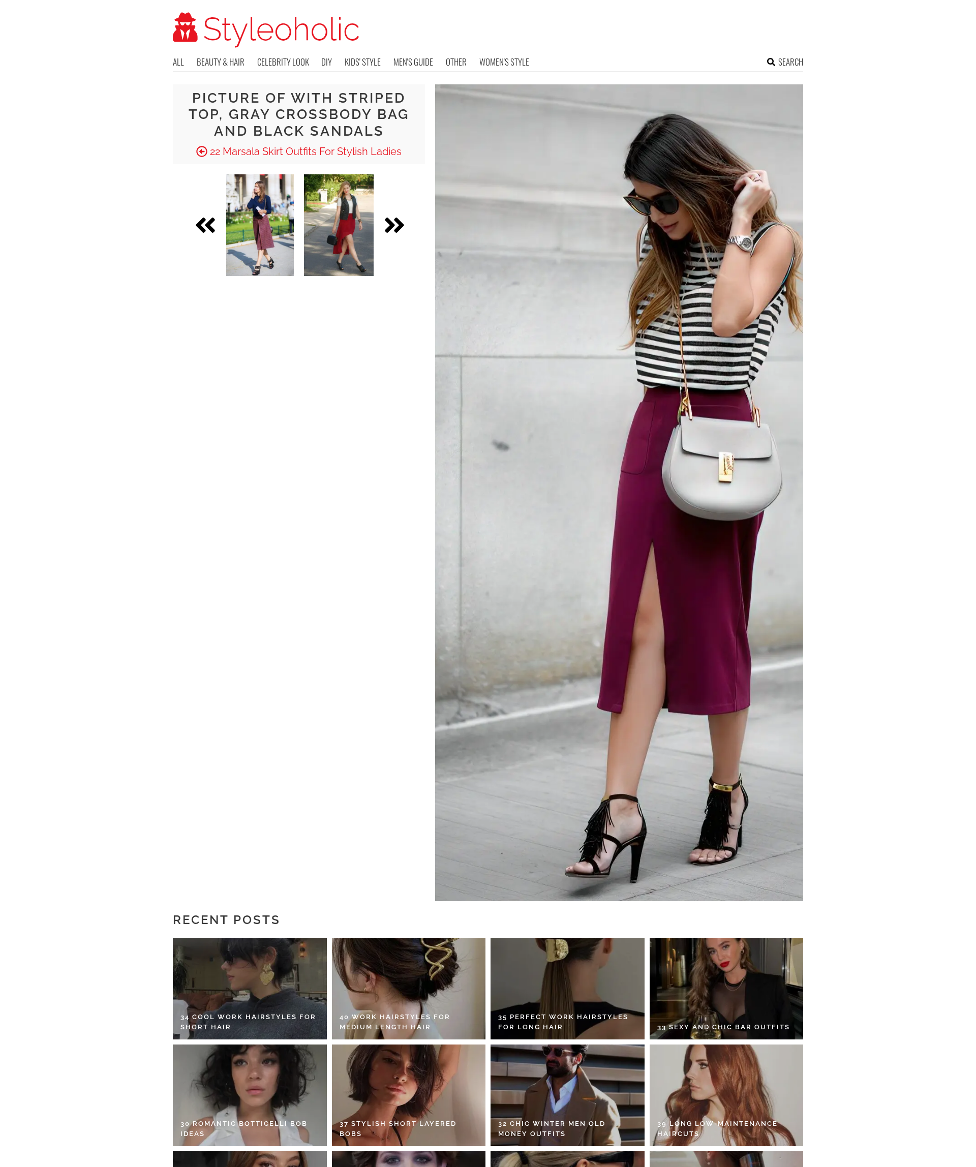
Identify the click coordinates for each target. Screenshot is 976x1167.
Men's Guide (413, 61)
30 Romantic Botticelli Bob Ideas (244, 1129)
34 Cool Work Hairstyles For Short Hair (248, 1022)
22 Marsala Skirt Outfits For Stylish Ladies (304, 151)
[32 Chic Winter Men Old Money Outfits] (568, 1095)
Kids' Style (363, 61)
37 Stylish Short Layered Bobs (398, 1129)
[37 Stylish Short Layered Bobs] (409, 1095)
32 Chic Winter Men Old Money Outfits (551, 1129)
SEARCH (790, 61)
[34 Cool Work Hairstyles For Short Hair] (250, 988)
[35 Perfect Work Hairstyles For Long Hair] (568, 988)
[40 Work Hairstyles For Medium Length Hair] (409, 988)
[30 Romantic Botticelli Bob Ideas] (250, 1095)
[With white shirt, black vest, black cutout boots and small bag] (339, 225)
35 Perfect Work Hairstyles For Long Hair (563, 1022)
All (178, 61)
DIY (326, 61)
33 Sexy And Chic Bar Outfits (723, 1027)
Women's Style (504, 61)
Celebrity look (283, 61)
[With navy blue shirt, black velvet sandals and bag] (260, 225)
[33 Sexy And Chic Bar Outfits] (727, 988)
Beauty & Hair (221, 61)
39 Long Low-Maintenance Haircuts (717, 1129)
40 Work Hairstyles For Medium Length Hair (395, 1022)
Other (456, 61)
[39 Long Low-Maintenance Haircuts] (727, 1095)
